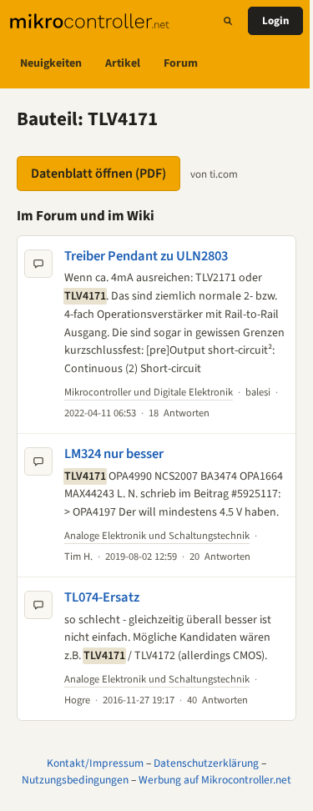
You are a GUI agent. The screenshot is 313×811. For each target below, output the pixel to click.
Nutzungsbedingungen (75, 780)
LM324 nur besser (114, 454)
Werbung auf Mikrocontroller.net (215, 780)
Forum (181, 63)
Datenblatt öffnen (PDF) (98, 173)
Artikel (122, 63)
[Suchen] (228, 21)
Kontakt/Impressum (95, 763)
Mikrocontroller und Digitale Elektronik (148, 392)
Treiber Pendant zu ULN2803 (146, 256)
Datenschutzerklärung (206, 763)
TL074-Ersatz (101, 597)
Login (275, 20)
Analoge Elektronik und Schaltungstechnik (157, 535)
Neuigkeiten (51, 63)
